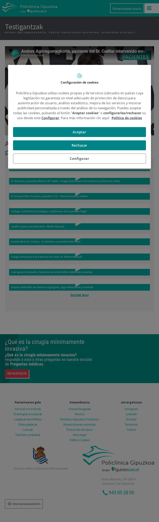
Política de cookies (127, 118)
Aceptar (79, 132)
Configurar (79, 158)
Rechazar (79, 145)
